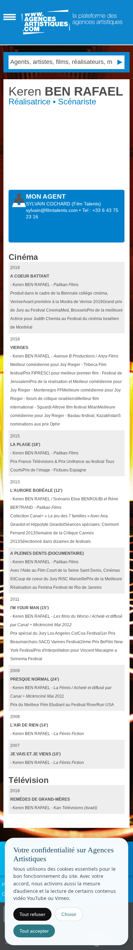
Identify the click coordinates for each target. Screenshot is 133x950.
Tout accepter (34, 931)
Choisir (68, 914)
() (86, 203)
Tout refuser (32, 914)
